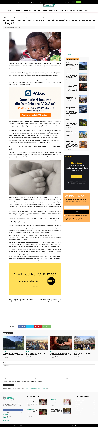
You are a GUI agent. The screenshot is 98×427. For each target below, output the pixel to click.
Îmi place (20, 410)
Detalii (73, 2)
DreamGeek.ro (6, 419)
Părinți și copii (69, 131)
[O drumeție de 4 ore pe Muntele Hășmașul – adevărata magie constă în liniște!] (83, 66)
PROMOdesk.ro (6, 414)
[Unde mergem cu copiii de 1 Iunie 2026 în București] (83, 134)
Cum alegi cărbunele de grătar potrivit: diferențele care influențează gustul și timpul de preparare (71, 88)
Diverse (67, 83)
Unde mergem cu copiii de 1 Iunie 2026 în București (72, 134)
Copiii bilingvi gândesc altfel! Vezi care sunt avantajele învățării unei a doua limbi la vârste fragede (32, 403)
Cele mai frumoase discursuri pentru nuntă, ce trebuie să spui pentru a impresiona (56, 411)
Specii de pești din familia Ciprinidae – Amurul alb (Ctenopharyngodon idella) (21, 300)
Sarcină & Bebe (6, 17)
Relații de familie (69, 73)
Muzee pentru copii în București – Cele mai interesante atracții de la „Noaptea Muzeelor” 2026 (72, 145)
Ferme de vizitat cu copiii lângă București (71, 98)
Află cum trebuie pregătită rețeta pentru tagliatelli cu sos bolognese (50, 300)
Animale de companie (30, 409)
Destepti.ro (5, 417)
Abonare (76, 212)
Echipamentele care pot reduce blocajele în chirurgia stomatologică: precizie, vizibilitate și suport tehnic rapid (72, 110)
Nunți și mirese (53, 408)
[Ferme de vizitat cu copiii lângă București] (83, 99)
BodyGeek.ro (6, 420)
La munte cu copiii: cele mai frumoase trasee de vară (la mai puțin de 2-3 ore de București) (72, 123)
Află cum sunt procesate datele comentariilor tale (36, 388)
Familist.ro (69, 54)
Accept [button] (78, 2)
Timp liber (68, 62)
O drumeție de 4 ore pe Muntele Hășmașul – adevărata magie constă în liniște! (72, 66)
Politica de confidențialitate (81, 215)
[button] (90, 10)
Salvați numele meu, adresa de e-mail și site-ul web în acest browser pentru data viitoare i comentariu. (23, 381)
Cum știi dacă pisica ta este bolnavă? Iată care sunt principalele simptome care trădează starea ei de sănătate (32, 413)
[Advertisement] (35, 313)
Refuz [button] (69, 2)
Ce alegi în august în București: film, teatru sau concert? (71, 76)
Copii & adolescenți (70, 141)
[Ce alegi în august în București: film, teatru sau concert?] (83, 77)
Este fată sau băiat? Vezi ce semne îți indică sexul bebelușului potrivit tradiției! (56, 402)
